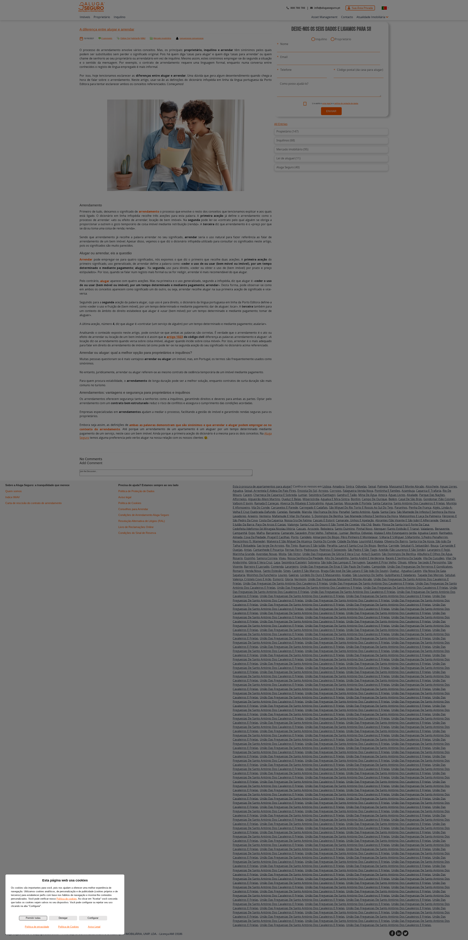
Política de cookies (66, 898)
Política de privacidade (37, 926)
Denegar (63, 918)
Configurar (93, 918)
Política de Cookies (68, 926)
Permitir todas (33, 918)
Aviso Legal (94, 926)
